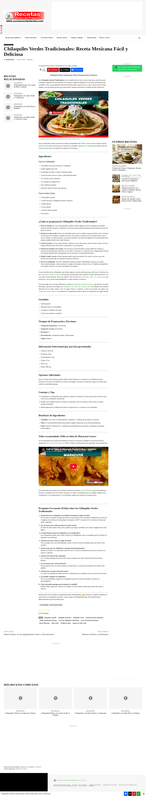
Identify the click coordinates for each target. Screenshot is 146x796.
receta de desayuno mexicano (89, 620)
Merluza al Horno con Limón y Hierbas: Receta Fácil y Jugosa (131, 190)
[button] (139, 38)
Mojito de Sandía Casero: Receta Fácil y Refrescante (131, 200)
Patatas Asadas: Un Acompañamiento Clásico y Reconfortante (29, 634)
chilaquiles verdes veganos (48, 291)
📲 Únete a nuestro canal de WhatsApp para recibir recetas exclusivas (127, 68)
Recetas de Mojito (128, 196)
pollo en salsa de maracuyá (54, 443)
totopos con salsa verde (79, 623)
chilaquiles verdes (78, 617)
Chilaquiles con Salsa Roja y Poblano (24, 107)
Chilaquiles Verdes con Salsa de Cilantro (20, 713)
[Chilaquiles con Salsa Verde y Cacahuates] (8, 96)
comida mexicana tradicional (94, 617)
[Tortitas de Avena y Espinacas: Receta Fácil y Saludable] (127, 154)
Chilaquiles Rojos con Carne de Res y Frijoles (24, 86)
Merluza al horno (128, 185)
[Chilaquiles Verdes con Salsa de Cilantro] (20, 698)
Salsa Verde (55, 623)
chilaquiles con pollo (50, 617)
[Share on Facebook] (126, 794)
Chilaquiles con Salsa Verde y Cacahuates (24, 97)
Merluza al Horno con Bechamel (95, 634)
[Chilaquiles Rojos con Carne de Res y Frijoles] (8, 86)
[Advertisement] (97, 16)
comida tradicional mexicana (48, 620)
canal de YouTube (86, 490)
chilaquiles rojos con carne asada (93, 277)
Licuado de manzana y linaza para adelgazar (130, 180)
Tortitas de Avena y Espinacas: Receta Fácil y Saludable (126, 169)
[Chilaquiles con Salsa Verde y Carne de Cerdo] (8, 118)
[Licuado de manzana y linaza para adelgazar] (116, 178)
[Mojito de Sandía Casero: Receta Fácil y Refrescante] (116, 199)
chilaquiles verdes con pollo (50, 274)
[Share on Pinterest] (134, 794)
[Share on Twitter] (130, 794)
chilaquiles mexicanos (64, 617)
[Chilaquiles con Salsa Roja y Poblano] (8, 107)
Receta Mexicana (44, 623)
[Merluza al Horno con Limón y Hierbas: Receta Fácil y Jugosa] (116, 188)
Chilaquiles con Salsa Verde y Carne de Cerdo (24, 118)
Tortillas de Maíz (65, 623)
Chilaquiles (8, 44)
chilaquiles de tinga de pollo (83, 284)
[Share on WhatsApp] (138, 794)
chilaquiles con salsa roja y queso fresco (77, 286)
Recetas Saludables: (119, 165)
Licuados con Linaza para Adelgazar (131, 176)
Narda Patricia (10, 59)
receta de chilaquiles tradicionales (69, 620)
